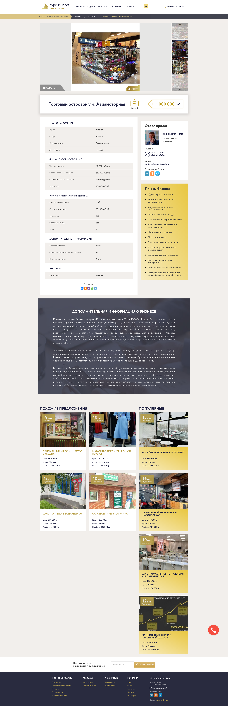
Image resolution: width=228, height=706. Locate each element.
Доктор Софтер (162, 700)
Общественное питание (61, 686)
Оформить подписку (146, 664)
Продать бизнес (89, 686)
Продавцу (102, 7)
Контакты (131, 689)
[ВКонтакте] (82, 288)
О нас (129, 686)
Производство (57, 692)
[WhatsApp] (92, 288)
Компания (129, 7)
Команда (130, 692)
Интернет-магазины (59, 695)
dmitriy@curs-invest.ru (157, 164)
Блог (129, 682)
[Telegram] (95, 288)
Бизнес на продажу (85, 7)
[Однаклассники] (156, 696)
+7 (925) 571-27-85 (154, 152)
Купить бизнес (110, 686)
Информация (88, 682)
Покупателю (116, 7)
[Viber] (88, 288)
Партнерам (131, 695)
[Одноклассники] (85, 288)
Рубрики (78, 16)
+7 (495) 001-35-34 (175, 6)
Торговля (91, 16)
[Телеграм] (157, 175)
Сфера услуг (56, 682)
